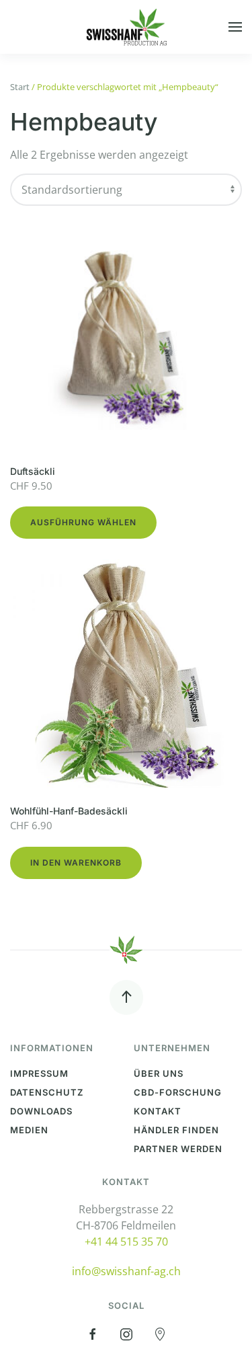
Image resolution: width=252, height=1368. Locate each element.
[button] (235, 27)
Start (20, 87)
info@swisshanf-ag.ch (126, 1271)
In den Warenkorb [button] (76, 863)
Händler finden (176, 1130)
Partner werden (178, 1148)
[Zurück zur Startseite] (126, 27)
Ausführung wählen (83, 522)
